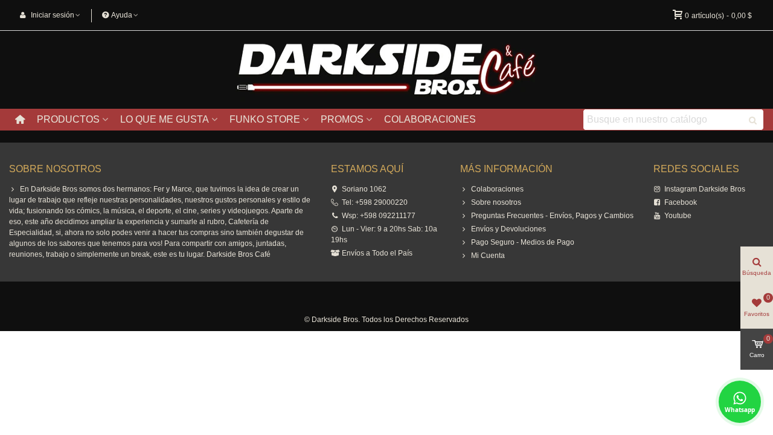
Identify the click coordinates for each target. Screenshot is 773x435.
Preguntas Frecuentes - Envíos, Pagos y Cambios (552, 215)
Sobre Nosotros (55, 169)
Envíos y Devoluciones (508, 229)
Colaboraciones (430, 119)
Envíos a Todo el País (377, 253)
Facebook (680, 202)
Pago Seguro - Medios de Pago (522, 242)
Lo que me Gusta (164, 119)
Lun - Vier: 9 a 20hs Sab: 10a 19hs (384, 234)
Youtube (677, 215)
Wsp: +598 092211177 (378, 215)
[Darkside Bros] (386, 70)
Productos (68, 119)
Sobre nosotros (496, 202)
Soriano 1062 (364, 189)
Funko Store (264, 119)
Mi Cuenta (488, 255)
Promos (342, 119)
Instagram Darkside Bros (704, 189)
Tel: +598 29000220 (375, 202)
